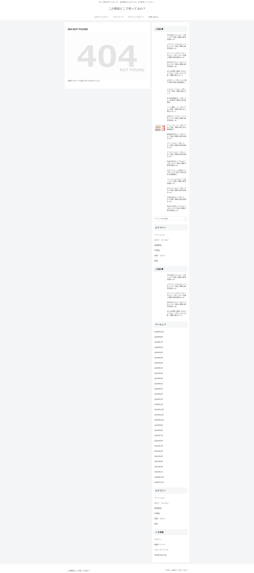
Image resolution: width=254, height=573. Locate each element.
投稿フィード (159, 545)
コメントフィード (161, 550)
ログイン (158, 539)
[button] (185, 219)
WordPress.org (160, 555)
